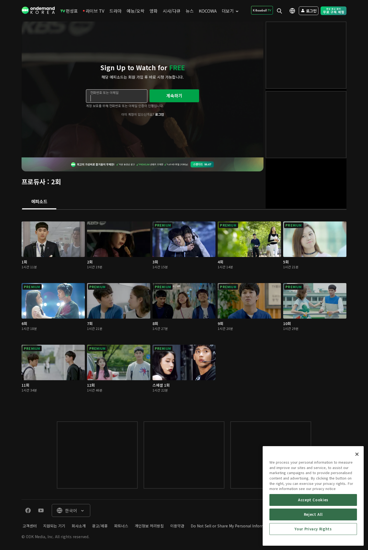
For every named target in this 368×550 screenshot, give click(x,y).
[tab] (39, 201)
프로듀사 (33, 181)
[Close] (357, 454)
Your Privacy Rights (313, 528)
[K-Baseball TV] (262, 10)
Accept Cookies (313, 499)
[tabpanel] (184, 310)
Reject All (313, 514)
